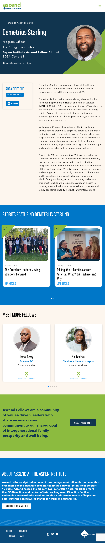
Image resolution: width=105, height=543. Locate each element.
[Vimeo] (56, 534)
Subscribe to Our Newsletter (17, 506)
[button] (51, 298)
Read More (10, 283)
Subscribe (10, 531)
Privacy (12, 535)
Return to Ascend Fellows (20, 22)
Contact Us (23, 531)
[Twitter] (52, 534)
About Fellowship (83, 422)
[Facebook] (48, 534)
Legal (22, 535)
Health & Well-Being (15, 95)
